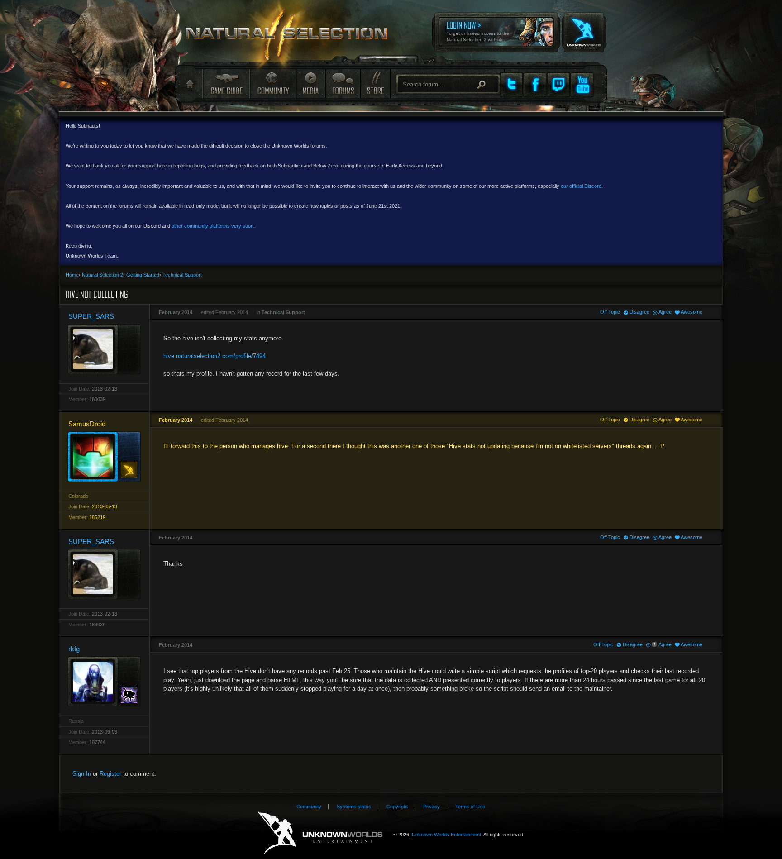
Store (375, 83)
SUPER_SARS (91, 316)
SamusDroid (86, 424)
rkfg (74, 649)
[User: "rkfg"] (104, 681)
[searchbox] (448, 84)
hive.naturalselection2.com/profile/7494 (214, 356)
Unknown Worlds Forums (292, 36)
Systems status (354, 806)
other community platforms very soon (212, 226)
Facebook (535, 84)
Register (110, 773)
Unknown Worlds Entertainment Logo (320, 832)
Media (310, 83)
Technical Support (283, 312)
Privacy (431, 806)
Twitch (558, 84)
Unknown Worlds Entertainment (583, 26)
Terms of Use (470, 806)
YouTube (582, 84)
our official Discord (581, 186)
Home (189, 84)
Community (273, 83)
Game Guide (226, 83)
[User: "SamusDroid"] (104, 456)
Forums (342, 83)
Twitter (511, 84)
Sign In (81, 773)
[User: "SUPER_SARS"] (104, 349)
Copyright (397, 806)
